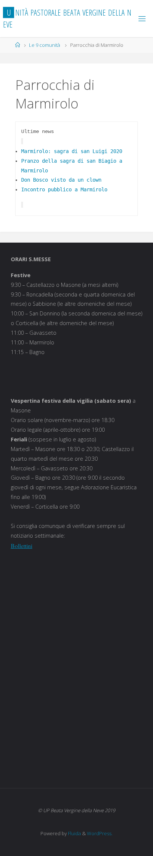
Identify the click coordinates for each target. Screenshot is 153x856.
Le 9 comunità (44, 45)
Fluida (74, 833)
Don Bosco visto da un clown (61, 180)
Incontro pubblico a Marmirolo (64, 189)
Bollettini (21, 545)
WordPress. (100, 833)
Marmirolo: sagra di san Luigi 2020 (71, 151)
